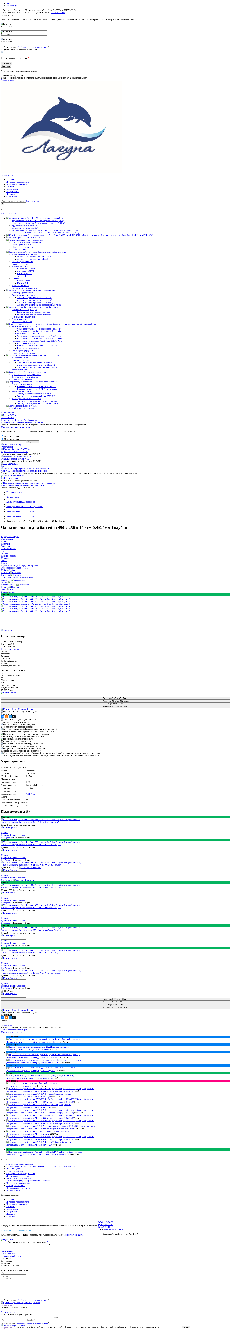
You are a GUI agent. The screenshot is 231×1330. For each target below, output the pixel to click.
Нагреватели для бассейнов (19, 1183)
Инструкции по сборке (16, 184)
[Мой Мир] (10, 716)
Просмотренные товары (12, 1032)
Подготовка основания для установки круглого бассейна (27, 485)
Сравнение (21, 835)
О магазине (11, 196)
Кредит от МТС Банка (115, 704)
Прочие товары (13, 1190)
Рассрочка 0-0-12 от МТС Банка (115, 707)
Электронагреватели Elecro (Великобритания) (38, 367)
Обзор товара (7, 568)
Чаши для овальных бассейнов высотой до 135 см (40, 331)
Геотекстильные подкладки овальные (34, 314)
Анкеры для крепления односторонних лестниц (39, 305)
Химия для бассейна (15, 1185)
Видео (4, 592)
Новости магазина (12, 436)
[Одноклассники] (6, 716)
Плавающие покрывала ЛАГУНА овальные (37, 389)
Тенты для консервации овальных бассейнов (37, 403)
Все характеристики (10, 649)
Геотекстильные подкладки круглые (33, 312)
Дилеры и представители (17, 182)
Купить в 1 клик (25, 709)
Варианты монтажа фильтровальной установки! (23, 422)
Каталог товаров (8, 214)
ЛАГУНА (30, 794)
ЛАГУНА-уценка (14, 1169)
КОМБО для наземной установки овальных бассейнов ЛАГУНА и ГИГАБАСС (42, 1166)
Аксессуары (6, 580)
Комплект (5, 572)
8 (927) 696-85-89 (105, 1227)
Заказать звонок (58, 12)
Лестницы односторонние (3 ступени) (34, 297)
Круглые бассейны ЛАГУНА (14, 451)
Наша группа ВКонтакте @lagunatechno (19, 420)
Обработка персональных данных (16, 1230)
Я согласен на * (26, 1300)
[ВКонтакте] (2, 716)
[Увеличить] (32, 597)
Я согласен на (26, 47)
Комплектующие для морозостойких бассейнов (28, 1181)
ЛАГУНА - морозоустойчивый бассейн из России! (24, 471)
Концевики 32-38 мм (26, 269)
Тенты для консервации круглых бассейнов (37, 401)
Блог (3, 466)
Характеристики (8, 577)
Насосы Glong (23, 281)
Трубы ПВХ (22, 276)
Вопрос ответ (12, 191)
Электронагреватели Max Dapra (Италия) (36, 365)
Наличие (5, 587)
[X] (14, 716)
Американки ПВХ (25, 271)
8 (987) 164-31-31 (25, 12)
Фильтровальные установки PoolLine (34, 259)
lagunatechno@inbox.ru (114, 1229)
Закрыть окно (7, 80)
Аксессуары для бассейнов (18, 1178)
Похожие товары (8, 585)
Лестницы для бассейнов (17, 1176)
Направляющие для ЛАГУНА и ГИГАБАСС (37, 346)
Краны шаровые (24, 273)
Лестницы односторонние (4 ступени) (34, 300)
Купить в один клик (31, 1302)
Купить (4, 832)
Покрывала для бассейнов (18, 1188)
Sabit (49, 1242)
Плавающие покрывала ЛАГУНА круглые (36, 386)
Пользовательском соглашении (144, 1327)
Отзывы (4, 582)
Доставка (10, 194)
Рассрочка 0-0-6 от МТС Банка (115, 698)
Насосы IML (22, 283)
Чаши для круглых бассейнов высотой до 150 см (39, 336)
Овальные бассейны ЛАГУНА (15, 459)
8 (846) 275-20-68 (9, 12)
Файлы (4, 589)
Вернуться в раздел (10, 565)
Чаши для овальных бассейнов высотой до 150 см (40, 338)
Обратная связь (8, 1251)
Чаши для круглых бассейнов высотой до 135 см (39, 329)
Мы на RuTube (7, 417)
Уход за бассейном (14, 1171)
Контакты (10, 187)
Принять (186, 1327)
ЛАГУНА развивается (11, 478)
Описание (5, 575)
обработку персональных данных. (32, 47)
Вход (8, 3)
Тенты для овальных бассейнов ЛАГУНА (36, 396)
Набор (4, 570)
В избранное (7, 837)
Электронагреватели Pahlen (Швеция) (34, 362)
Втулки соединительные (28, 343)
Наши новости (7, 413)
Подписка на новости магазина (15, 427)
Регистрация (12, 6)
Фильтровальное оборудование (20, 1173)
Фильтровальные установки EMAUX (34, 257)
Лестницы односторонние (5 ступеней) (35, 302)
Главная (10, 179)
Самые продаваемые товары (14, 1030)
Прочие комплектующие (28, 348)
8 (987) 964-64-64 (42, 12)
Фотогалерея (12, 189)
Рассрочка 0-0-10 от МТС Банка (115, 701)
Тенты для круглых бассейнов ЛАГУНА (35, 394)
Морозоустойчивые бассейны (19, 1164)
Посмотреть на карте (73, 1235)
